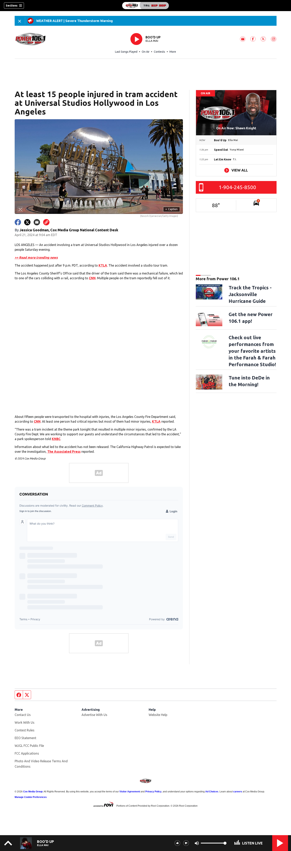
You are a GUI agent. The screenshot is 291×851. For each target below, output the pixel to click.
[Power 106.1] (145, 6)
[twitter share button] (27, 222)
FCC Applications (27, 753)
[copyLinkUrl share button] (46, 222)
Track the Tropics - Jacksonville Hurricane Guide (250, 294)
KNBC (56, 439)
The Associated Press (64, 451)
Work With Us (24, 722)
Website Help (158, 715)
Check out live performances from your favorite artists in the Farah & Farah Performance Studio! (252, 351)
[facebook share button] (18, 222)
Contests (159, 51)
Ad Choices (211, 791)
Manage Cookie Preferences (31, 797)
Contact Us (23, 715)
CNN (92, 278)
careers (237, 791)
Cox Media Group (33, 791)
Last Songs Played (126, 51)
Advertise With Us (94, 715)
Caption (171, 209)
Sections (11, 5)
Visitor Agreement (129, 791)
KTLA (103, 265)
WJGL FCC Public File (29, 745)
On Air (145, 51)
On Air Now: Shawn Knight (236, 128)
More (172, 51)
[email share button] (37, 222)
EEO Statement (25, 738)
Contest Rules (24, 730)
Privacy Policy (153, 791)
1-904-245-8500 (237, 187)
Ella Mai (152, 40)
